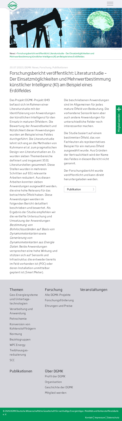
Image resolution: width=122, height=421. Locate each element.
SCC (12, 360)
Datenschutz (113, 417)
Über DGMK (54, 371)
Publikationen (21, 371)
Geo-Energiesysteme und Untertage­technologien (24, 299)
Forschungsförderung (59, 300)
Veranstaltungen (93, 290)
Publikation (74, 189)
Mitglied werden (118, 122)
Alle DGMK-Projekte (58, 294)
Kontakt (89, 417)
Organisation (53, 382)
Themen (16, 290)
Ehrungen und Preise (59, 305)
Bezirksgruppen (20, 339)
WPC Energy (17, 344)
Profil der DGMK (55, 376)
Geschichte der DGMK (59, 387)
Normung (16, 334)
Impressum (100, 417)
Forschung (53, 290)
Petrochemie (18, 318)
